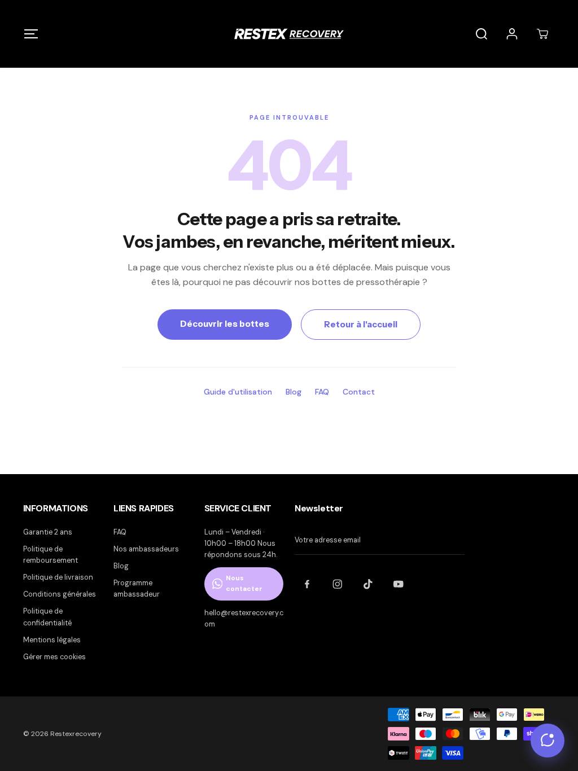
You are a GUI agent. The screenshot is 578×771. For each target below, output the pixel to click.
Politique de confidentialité (47, 617)
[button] (31, 33)
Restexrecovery (76, 733)
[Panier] (542, 33)
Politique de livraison (58, 577)
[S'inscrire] (459, 541)
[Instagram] (337, 584)
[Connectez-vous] (512, 33)
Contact (359, 392)
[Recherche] (481, 33)
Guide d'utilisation (238, 392)
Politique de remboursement (50, 555)
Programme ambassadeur (136, 589)
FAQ (322, 392)
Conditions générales (59, 594)
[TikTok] (368, 584)
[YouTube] (398, 584)
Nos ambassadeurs (146, 549)
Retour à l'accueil (360, 324)
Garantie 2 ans (47, 532)
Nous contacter (244, 583)
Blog (293, 392)
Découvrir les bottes (224, 323)
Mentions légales (52, 640)
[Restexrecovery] (289, 34)
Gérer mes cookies (54, 657)
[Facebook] (307, 584)
